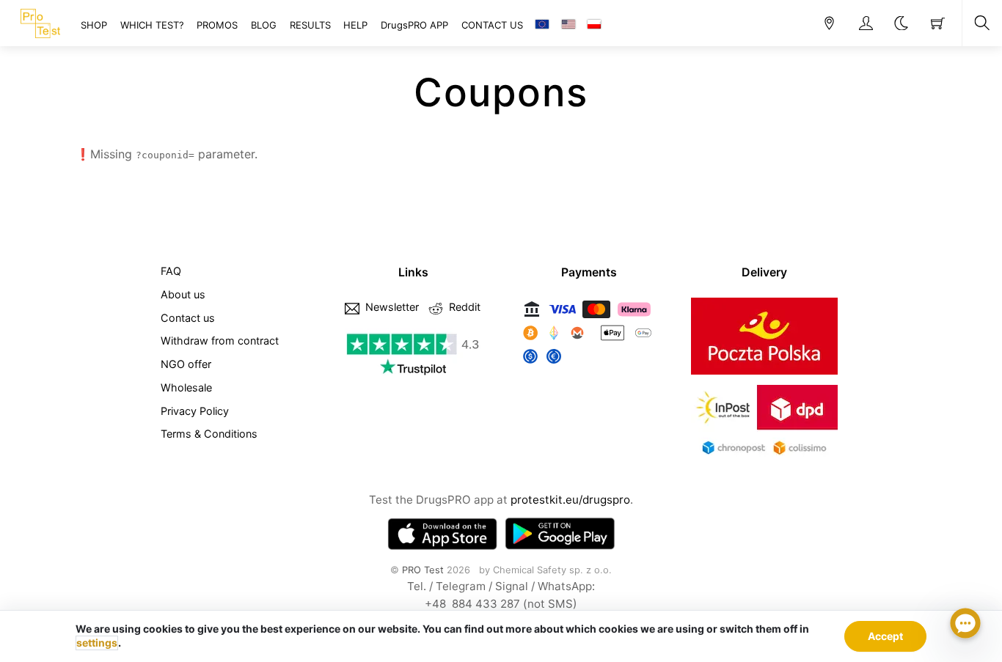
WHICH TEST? (152, 25)
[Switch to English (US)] (568, 25)
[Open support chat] (965, 625)
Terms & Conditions (209, 433)
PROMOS (217, 25)
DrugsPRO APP (414, 25)
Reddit (463, 307)
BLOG (264, 25)
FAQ (171, 271)
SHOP (94, 25)
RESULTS (310, 25)
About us (183, 294)
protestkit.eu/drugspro (570, 500)
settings (96, 642)
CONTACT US (492, 25)
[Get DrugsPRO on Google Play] (560, 534)
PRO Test (423, 569)
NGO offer (186, 364)
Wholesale (186, 387)
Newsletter (390, 307)
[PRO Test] (40, 21)
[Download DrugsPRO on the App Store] (442, 534)
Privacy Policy (195, 411)
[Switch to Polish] (594, 25)
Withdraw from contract (220, 340)
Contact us (188, 318)
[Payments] (589, 364)
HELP (355, 25)
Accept (885, 636)
